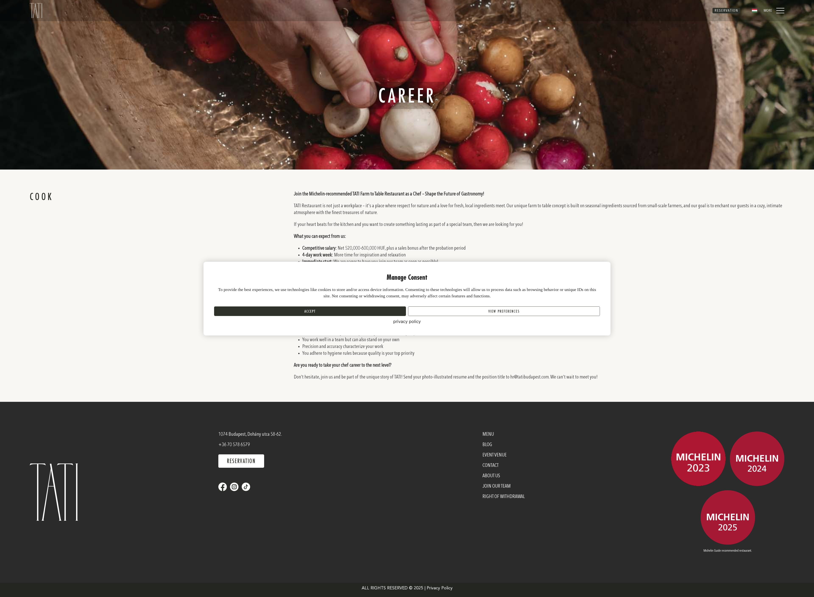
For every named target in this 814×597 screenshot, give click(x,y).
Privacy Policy (440, 588)
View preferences (504, 311)
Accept (310, 311)
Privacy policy (407, 321)
